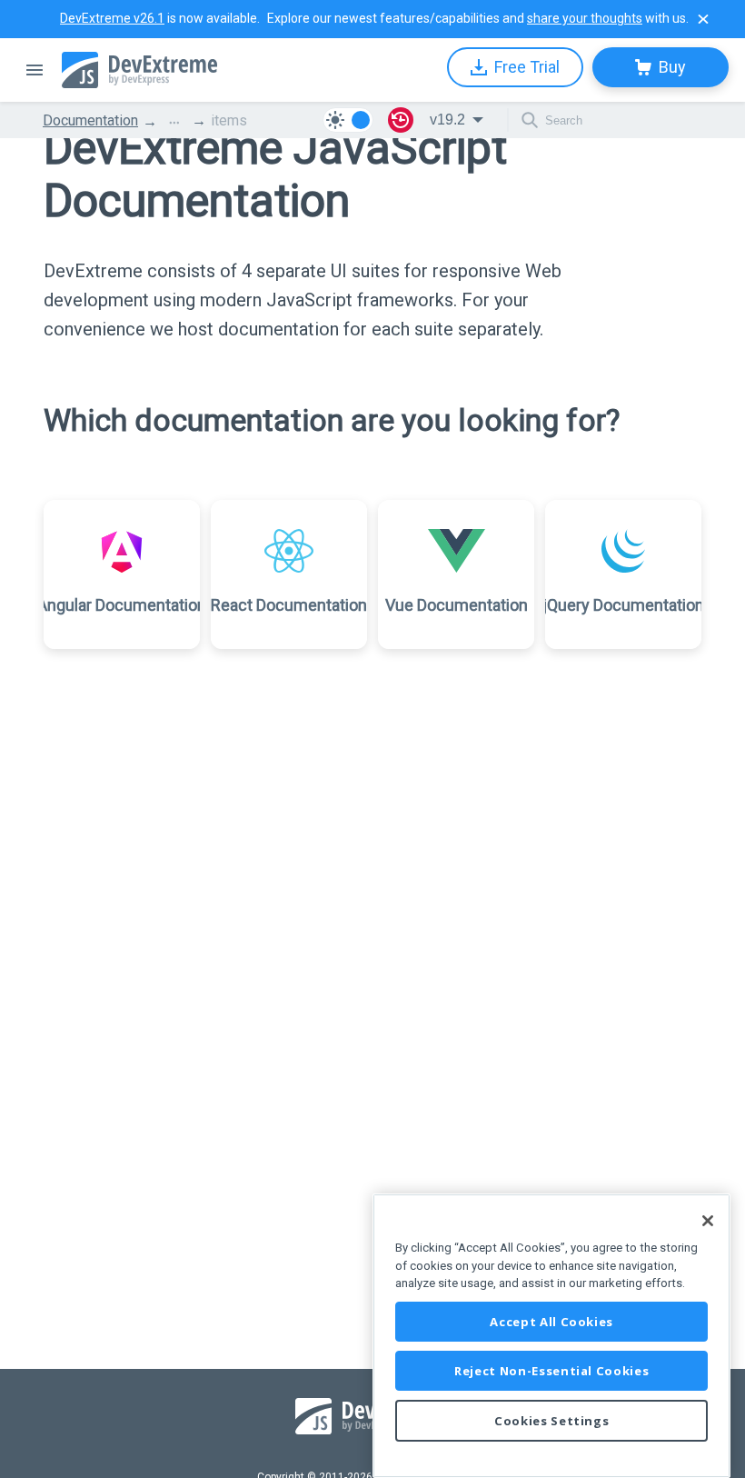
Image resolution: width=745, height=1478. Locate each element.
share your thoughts (584, 18)
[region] (551, 1335)
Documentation (90, 120)
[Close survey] (703, 19)
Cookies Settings (552, 1421)
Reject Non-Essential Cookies (551, 1371)
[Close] (708, 1221)
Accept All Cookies (551, 1321)
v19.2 (447, 119)
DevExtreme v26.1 (112, 18)
